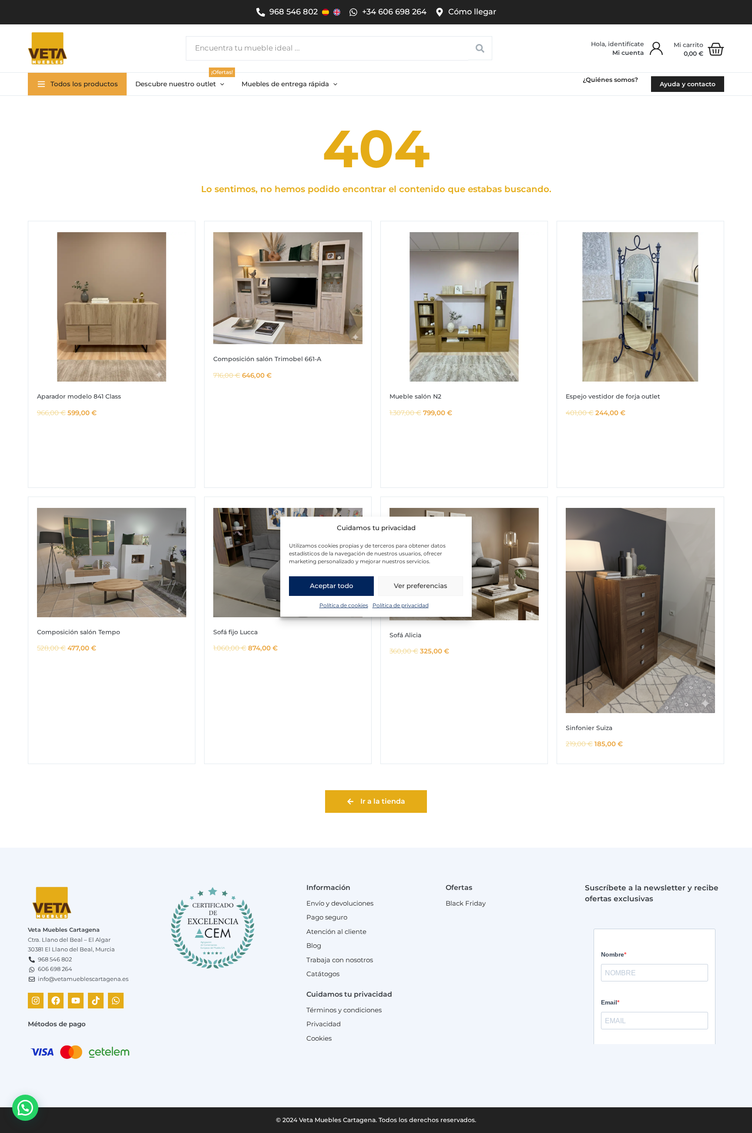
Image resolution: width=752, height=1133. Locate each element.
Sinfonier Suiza (589, 727)
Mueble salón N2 (415, 396)
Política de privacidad (401, 605)
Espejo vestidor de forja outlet (613, 396)
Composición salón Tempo (78, 632)
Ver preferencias (420, 586)
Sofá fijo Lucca (235, 632)
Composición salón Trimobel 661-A (267, 358)
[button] (180, 84)
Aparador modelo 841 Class (79, 396)
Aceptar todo (331, 586)
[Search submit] (480, 48)
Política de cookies (343, 605)
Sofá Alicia (405, 635)
